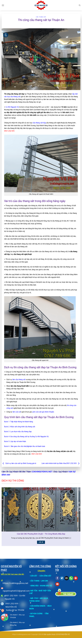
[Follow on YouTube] (57, 584)
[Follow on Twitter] (62, 578)
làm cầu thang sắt (19, 379)
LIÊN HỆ (41, 542)
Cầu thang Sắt (41, 17)
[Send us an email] (66, 578)
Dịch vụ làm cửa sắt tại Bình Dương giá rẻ (20, 463)
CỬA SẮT (33, 576)
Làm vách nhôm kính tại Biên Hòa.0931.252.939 (59, 463)
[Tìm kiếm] (79, 5)
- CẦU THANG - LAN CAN (38, 581)
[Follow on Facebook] (57, 578)
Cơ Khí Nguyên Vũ (12, 107)
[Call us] (71, 578)
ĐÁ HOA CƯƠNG (36, 614)
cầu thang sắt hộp (39, 123)
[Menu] (3, 5)
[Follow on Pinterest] (76, 578)
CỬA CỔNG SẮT (45, 576)
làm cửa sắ (16, 412)
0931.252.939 (11, 603)
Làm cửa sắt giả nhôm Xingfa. (43, 412)
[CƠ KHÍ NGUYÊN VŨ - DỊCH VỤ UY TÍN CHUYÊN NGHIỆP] (41, 5)
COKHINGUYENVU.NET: (42, 472)
